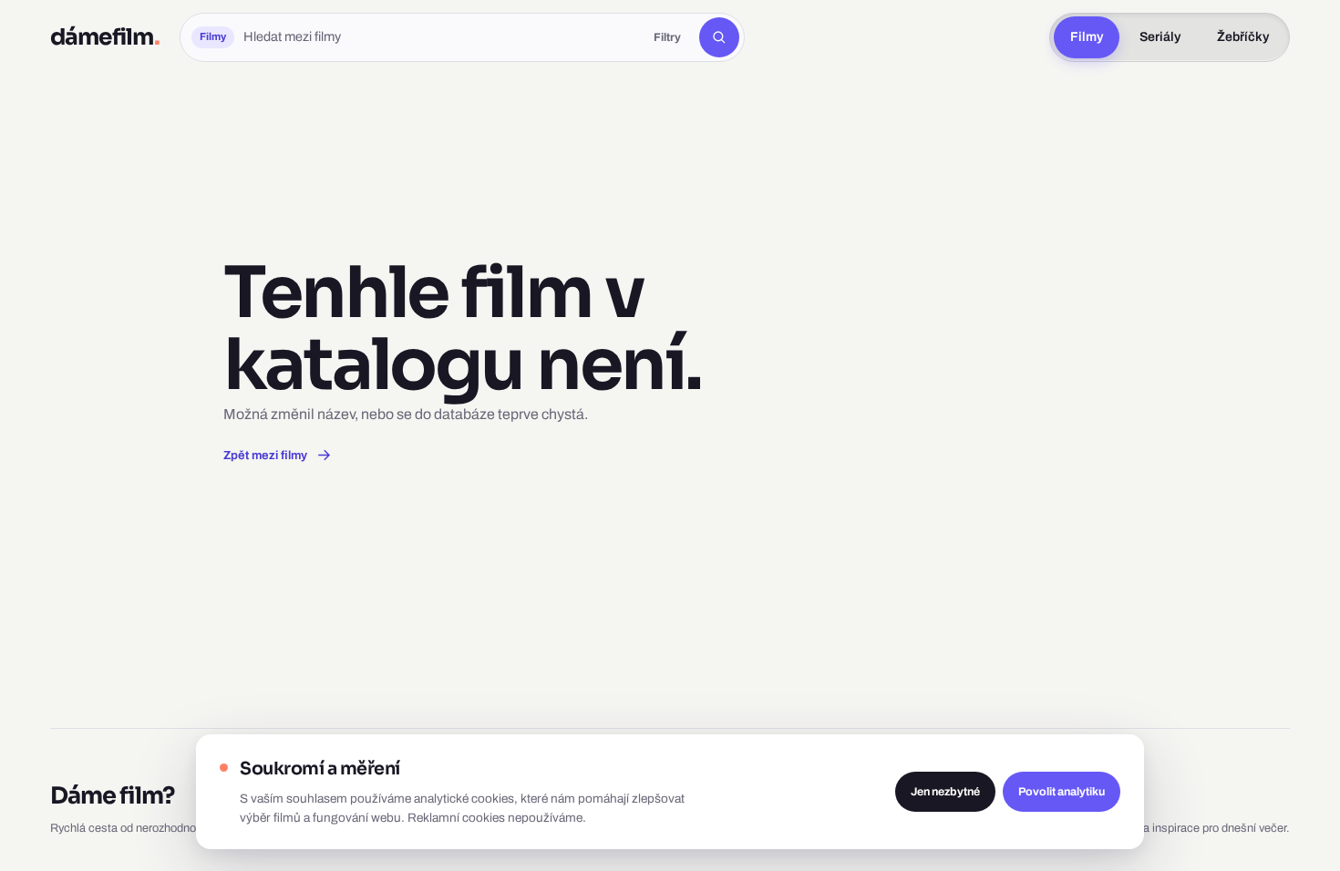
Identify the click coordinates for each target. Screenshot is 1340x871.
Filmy (1086, 37)
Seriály (1159, 37)
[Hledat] (719, 37)
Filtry (667, 37)
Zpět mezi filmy (265, 455)
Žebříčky (1243, 37)
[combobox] (439, 37)
